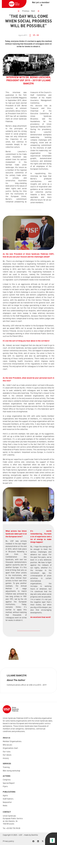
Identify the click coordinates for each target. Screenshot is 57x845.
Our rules (6, 752)
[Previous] (20, 11)
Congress (7, 780)
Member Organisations (12, 741)
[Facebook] (33, 841)
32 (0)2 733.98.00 (13, 828)
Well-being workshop (11, 771)
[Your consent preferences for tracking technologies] (52, 840)
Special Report (9, 783)
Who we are (7, 745)
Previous (25, 11)
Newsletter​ (7, 802)
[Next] (37, 11)
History (6, 758)
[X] (42, 841)
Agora (5, 796)
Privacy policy (8, 841)
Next (33, 11)
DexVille (34, 835)
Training (6, 767)
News (5, 806)
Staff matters (8, 799)
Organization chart (10, 748)
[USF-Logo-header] (14, 4)
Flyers (5, 786)
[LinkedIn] (38, 841)
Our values (7, 755)
